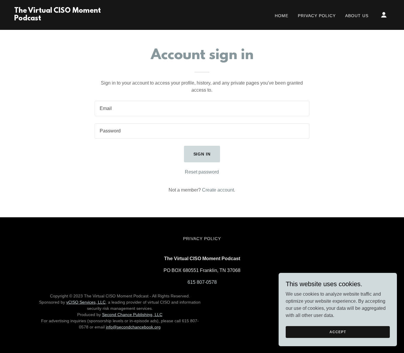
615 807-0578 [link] (202, 282)
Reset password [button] (202, 171)
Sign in (202, 154)
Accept (337, 332)
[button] (384, 15)
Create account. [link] (218, 189)
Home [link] (281, 15)
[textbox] (202, 108)
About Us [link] (357, 15)
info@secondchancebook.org (133, 327)
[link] (66, 18)
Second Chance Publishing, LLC (132, 314)
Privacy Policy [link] (317, 15)
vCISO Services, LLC (86, 302)
